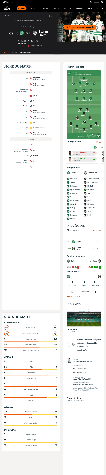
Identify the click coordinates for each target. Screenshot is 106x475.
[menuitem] (22, 8)
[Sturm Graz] (74, 248)
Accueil (7, 52)
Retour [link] (9, 15)
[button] (56, 8)
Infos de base (25, 52)
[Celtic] (74, 241)
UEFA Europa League (7, 8)
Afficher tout (96, 230)
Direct (14, 52)
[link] (22, 8)
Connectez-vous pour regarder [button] (81, 27)
